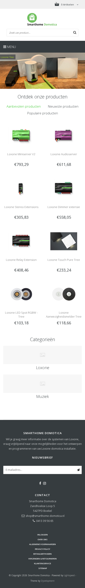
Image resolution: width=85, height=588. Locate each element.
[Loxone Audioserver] (63, 135)
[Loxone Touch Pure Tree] (63, 241)
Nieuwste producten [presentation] (63, 106)
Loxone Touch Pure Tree (64, 260)
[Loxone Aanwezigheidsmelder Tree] (63, 294)
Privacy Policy (42, 549)
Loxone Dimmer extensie (64, 207)
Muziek (42, 396)
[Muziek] (42, 384)
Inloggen (42, 534)
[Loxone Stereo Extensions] (21, 188)
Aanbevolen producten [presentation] (24, 106)
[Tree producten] (42, 71)
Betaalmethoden (42, 553)
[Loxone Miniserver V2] (21, 135)
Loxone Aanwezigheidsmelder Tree (64, 314)
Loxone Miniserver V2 (21, 154)
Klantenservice (42, 563)
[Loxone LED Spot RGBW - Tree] (21, 294)
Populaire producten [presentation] (42, 113)
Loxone (42, 367)
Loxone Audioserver (64, 154)
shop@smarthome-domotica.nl (45, 516)
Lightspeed (69, 575)
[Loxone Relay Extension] (21, 241)
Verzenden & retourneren (42, 558)
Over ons (42, 539)
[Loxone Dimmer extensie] (63, 188)
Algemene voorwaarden (42, 544)
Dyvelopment (47, 580)
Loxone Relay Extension (21, 260)
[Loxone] (42, 355)
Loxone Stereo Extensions (21, 207)
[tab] (23, 106)
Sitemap (42, 568)
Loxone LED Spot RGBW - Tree (21, 314)
